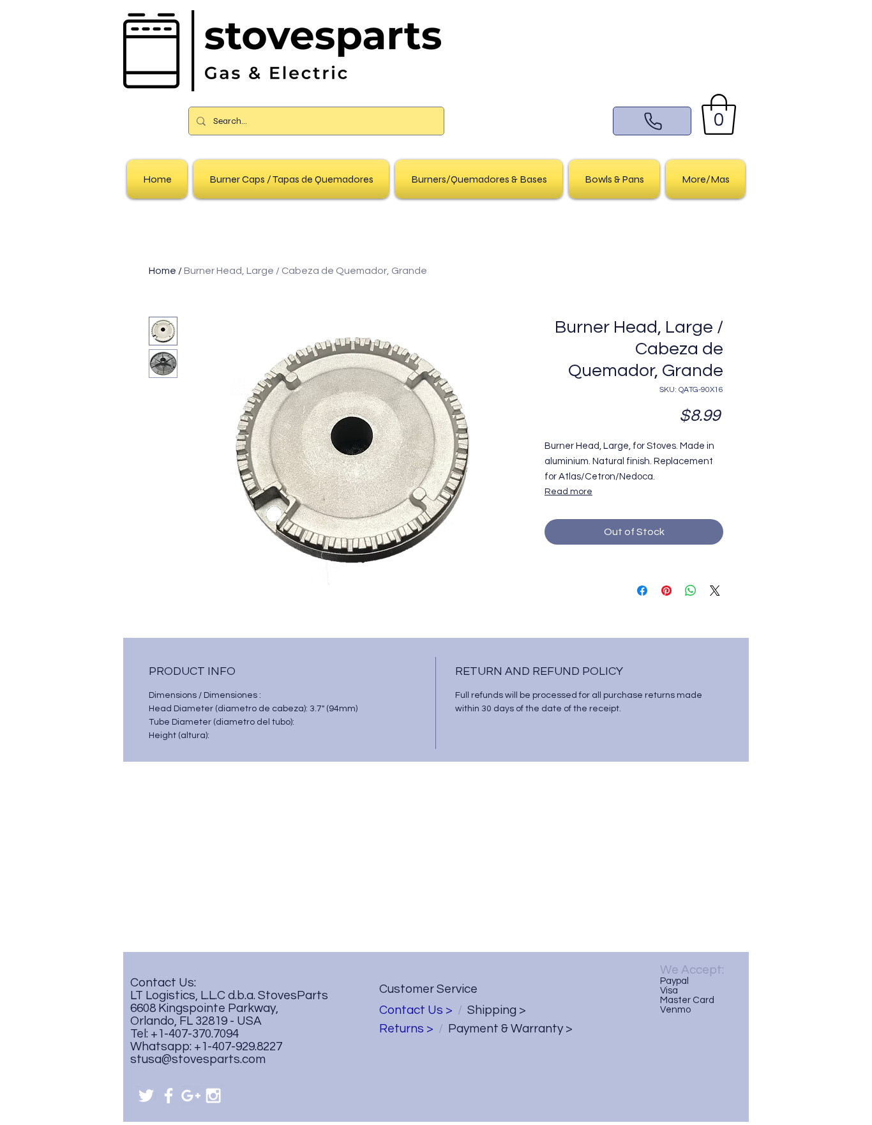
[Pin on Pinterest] (666, 590)
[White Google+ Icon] (191, 1095)
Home (162, 271)
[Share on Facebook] (642, 590)
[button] (719, 114)
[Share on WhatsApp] (690, 590)
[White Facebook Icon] (168, 1095)
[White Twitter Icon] (146, 1095)
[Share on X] (715, 590)
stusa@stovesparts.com (198, 1059)
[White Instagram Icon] (213, 1095)
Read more (568, 491)
